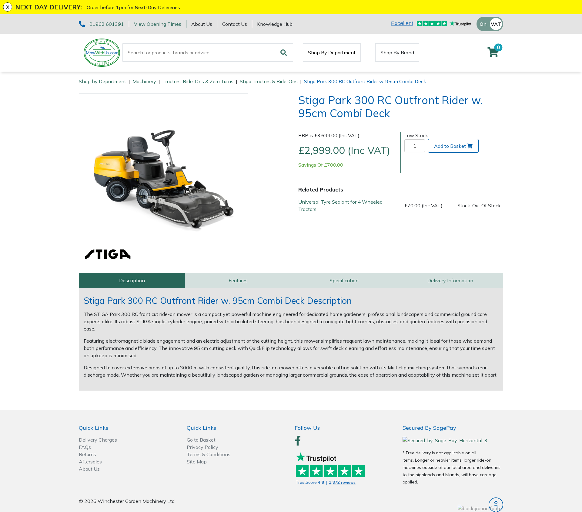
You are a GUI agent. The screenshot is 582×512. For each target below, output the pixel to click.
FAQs (85, 447)
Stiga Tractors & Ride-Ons (269, 81)
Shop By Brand (397, 52)
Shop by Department (102, 81)
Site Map (197, 462)
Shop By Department (332, 52)
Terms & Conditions (208, 454)
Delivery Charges (98, 440)
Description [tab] (132, 280)
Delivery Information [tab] (450, 280)
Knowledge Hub (275, 24)
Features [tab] (238, 280)
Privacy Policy (202, 447)
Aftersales (90, 462)
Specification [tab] (344, 280)
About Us (201, 24)
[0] (492, 54)
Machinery (144, 81)
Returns (87, 454)
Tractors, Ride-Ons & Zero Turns (197, 81)
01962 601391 (106, 24)
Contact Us (234, 24)
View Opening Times (157, 24)
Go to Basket (201, 440)
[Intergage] (453, 504)
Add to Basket (450, 146)
